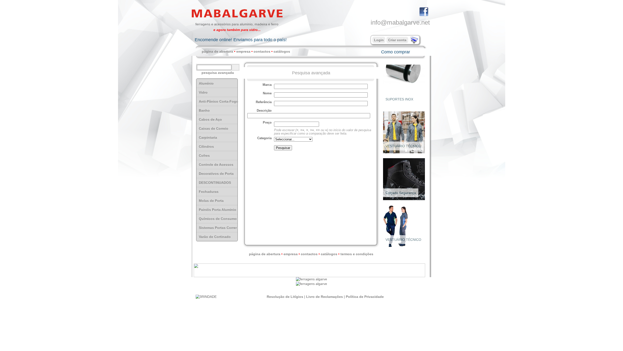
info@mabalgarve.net (400, 22)
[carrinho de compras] (413, 43)
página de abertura (217, 51)
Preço (267, 122)
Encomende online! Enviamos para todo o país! (241, 39)
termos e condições (356, 254)
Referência (264, 102)
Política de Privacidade (365, 297)
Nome (267, 93)
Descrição (264, 110)
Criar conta (397, 40)
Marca (267, 85)
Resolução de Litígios (285, 297)
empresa (243, 51)
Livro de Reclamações (324, 297)
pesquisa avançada (218, 73)
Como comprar (395, 51)
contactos (262, 51)
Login (379, 40)
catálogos (282, 51)
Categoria (264, 138)
